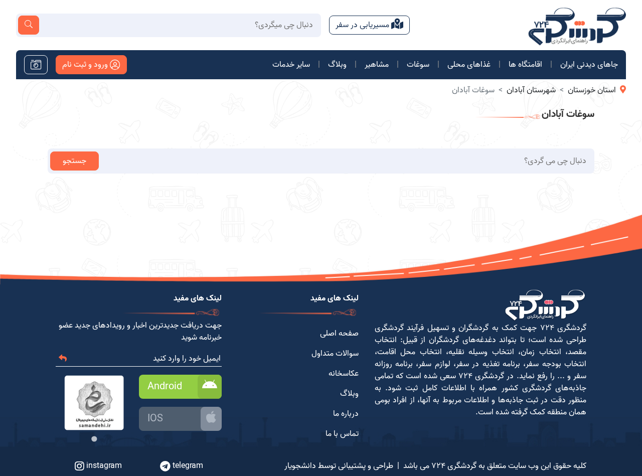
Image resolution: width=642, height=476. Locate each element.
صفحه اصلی (339, 333)
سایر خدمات (291, 65)
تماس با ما (342, 433)
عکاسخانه (344, 373)
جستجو (74, 161)
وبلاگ (337, 65)
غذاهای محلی (469, 65)
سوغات (418, 65)
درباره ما (346, 413)
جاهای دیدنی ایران (589, 65)
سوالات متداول (335, 353)
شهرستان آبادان (531, 90)
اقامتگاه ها (525, 65)
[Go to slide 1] (94, 438)
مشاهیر (377, 65)
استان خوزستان (592, 90)
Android (164, 387)
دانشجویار (300, 465)
